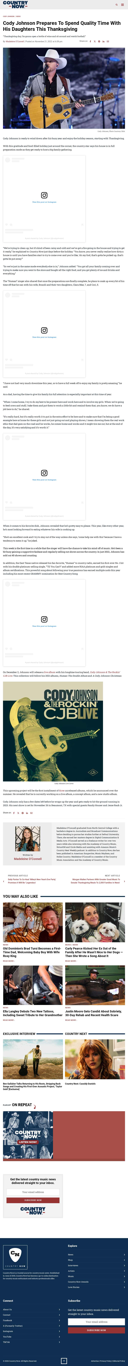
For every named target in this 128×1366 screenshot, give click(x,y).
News (18, 16)
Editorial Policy (119, 1361)
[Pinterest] (99, 41)
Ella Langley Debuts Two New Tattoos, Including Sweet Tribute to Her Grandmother (32, 1013)
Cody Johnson (8, 16)
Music (68, 945)
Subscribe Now (33, 1200)
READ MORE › (9, 961)
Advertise (95, 1361)
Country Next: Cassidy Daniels (80, 1083)
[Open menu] (122, 4)
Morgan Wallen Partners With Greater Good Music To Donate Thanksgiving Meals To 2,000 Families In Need (95, 881)
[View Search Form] (117, 5)
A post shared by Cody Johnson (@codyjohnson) (44, 238)
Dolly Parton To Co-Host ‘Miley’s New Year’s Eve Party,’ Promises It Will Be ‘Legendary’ (32, 881)
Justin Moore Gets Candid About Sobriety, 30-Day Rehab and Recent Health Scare (93, 1013)
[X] (95, 41)
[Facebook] (90, 41)
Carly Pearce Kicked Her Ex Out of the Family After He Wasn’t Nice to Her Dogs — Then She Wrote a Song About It (94, 952)
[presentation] (33, 922)
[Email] (108, 41)
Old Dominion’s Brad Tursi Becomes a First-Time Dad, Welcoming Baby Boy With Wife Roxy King (32, 952)
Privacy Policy (106, 1361)
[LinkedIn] (103, 41)
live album (49, 672)
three (61, 790)
